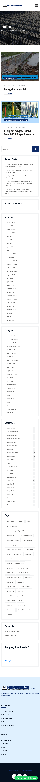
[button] (26, 778)
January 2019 (11, 320)
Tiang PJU (10, 402)
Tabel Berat (10, 391)
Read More (8, 93)
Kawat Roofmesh (23, 568)
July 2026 (10, 226)
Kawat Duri (10, 357)
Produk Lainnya (8, 722)
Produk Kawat (7, 715)
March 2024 (10, 285)
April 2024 (10, 282)
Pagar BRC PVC (21, 582)
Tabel (20, 600)
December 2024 (12, 261)
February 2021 (11, 310)
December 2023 (12, 296)
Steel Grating (11, 388)
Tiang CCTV (10, 395)
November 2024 (12, 264)
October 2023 (11, 303)
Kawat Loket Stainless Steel (15, 563)
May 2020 (10, 316)
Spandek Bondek (12, 384)
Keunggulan (28, 577)
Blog (28, 521)
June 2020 (10, 313)
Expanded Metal (12, 343)
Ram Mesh (10, 381)
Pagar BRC (8, 78)
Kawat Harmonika (12, 360)
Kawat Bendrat (11, 350)
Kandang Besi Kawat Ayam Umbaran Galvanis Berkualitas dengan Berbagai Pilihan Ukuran (19, 191)
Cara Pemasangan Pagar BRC (15, 531)
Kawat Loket (11, 364)
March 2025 (10, 250)
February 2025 (11, 254)
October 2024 (11, 268)
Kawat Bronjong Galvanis (14, 549)
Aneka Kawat (11, 336)
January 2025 (11, 257)
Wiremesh (10, 412)
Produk (5, 743)
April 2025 (10, 247)
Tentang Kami (7, 740)
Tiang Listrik (10, 398)
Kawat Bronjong (12, 353)
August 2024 (11, 275)
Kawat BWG (29, 549)
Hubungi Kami (9, 661)
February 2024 (11, 289)
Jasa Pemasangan (26, 535)
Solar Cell (9, 596)
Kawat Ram (10, 568)
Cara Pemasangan (12, 339)
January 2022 (11, 306)
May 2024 (10, 278)
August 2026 (11, 222)
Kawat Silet (10, 367)
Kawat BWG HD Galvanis (14, 554)
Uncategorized (11, 409)
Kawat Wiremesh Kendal (14, 577)
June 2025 (10, 240)
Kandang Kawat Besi (13, 346)
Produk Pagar (7, 718)
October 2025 (11, 229)
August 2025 (11, 233)
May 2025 (10, 243)
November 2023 (12, 299)
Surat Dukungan (8, 711)
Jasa (4, 747)
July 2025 (10, 236)
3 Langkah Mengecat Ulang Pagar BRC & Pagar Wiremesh (19, 132)
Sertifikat (6, 750)
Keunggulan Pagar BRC (15, 89)
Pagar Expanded (11, 587)
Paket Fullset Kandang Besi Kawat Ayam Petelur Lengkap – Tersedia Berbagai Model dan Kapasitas (20, 183)
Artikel (21, 521)
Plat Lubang (10, 377)
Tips (13, 78)
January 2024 (11, 292)
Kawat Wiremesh (23, 573)
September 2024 (12, 271)
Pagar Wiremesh (17, 120)
